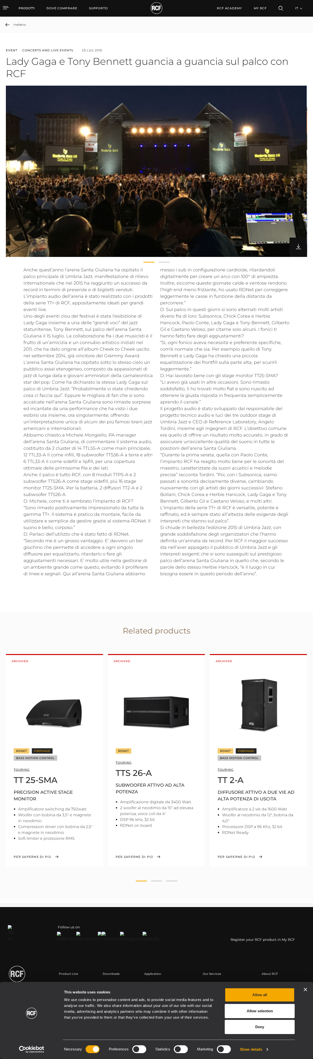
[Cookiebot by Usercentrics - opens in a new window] (31, 1049)
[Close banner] (305, 989)
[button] (149, 262)
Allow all (259, 995)
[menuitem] (62, 8)
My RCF (260, 8)
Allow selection (260, 1011)
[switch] (139, 1049)
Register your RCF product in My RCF (263, 939)
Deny (259, 1027)
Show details (251, 1049)
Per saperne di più (32, 857)
